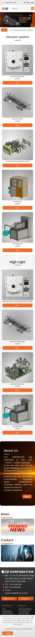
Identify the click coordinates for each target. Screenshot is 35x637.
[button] (32, 8)
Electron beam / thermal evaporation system (17, 301)
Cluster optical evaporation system (17, 161)
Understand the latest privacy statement (19, 629)
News (5, 514)
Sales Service (22, 605)
